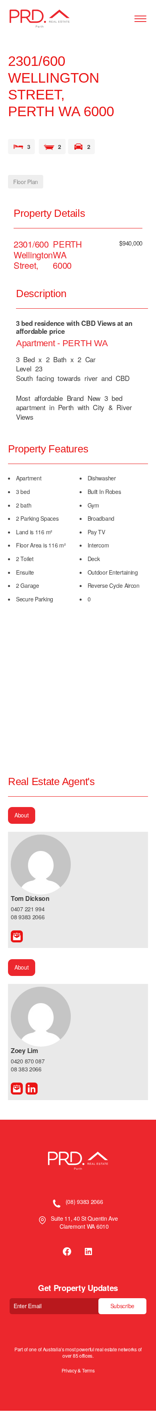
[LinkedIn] (88, 1251)
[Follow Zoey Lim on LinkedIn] (32, 1089)
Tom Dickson (30, 898)
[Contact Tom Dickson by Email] (17, 936)
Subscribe (122, 1306)
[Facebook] (67, 1251)
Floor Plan (25, 182)
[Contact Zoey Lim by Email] (17, 1089)
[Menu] (140, 19)
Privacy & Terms (78, 1370)
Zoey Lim (24, 1050)
